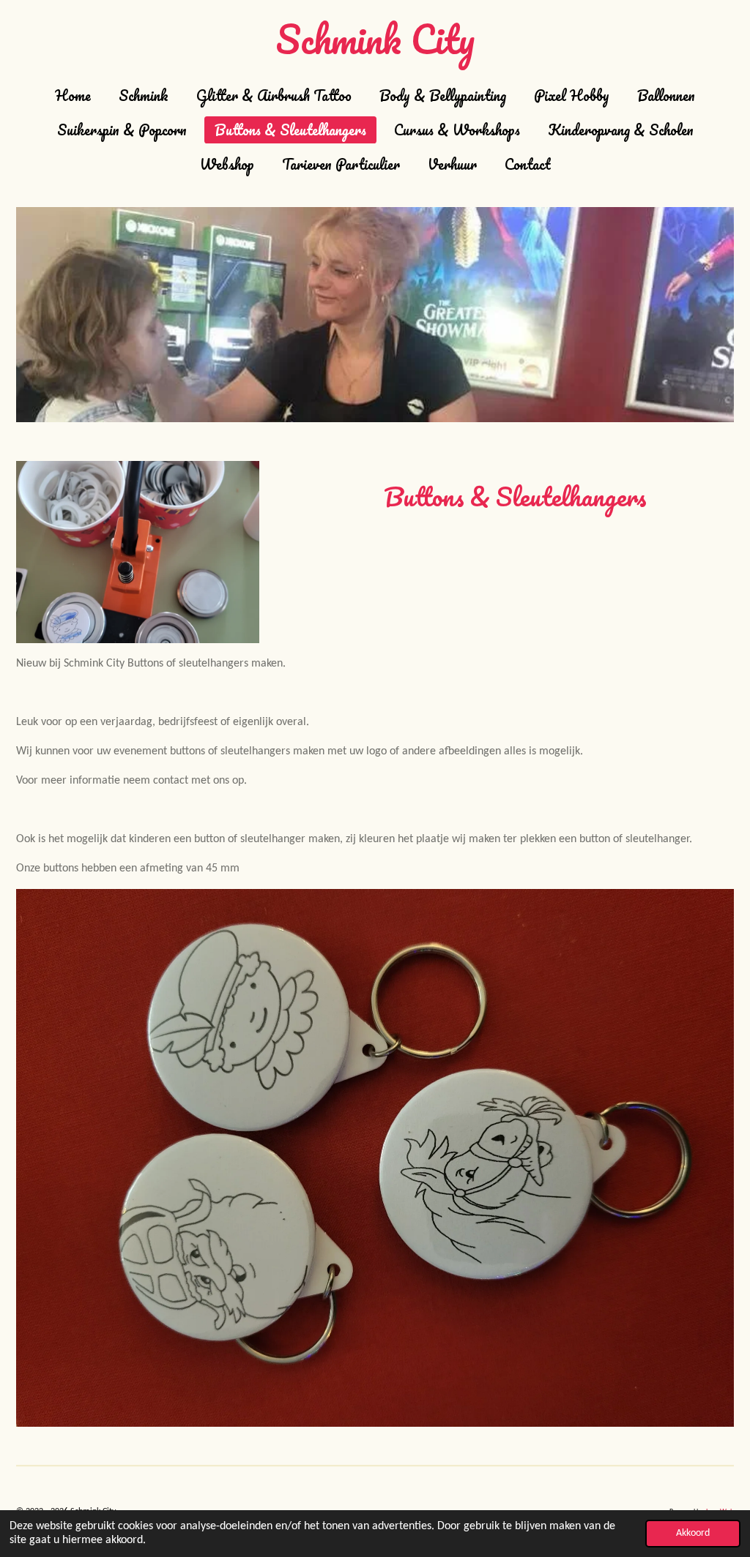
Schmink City (375, 39)
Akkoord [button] (693, 1533)
